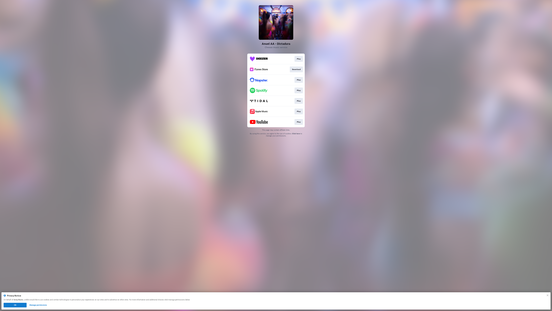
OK (15, 305)
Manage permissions (38, 305)
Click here (296, 133)
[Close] (547, 295)
